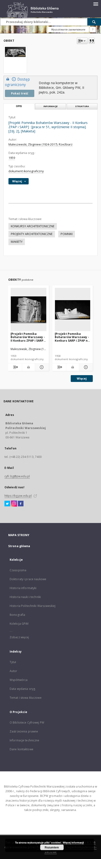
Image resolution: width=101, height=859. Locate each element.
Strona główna (19, 546)
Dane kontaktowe (21, 749)
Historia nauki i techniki (25, 597)
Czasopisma (18, 570)
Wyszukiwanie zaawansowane (68, 29)
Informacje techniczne (24, 740)
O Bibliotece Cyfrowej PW (27, 723)
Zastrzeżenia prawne (24, 731)
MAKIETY (17, 242)
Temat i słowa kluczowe (26, 698)
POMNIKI (67, 234)
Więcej (82, 379)
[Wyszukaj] (94, 22)
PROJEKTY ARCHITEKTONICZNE (32, 234)
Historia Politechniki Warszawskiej (32, 606)
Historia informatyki (23, 588)
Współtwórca (18, 680)
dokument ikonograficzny (26, 171)
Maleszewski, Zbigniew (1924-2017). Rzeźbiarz (40, 144)
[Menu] (95, 3)
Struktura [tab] (82, 106)
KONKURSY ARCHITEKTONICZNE (32, 226)
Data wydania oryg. (23, 689)
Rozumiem (52, 847)
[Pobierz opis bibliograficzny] (15, 367)
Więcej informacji (73, 842)
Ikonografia (17, 615)
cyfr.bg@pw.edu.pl (17, 476)
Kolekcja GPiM (19, 624)
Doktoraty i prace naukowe (28, 579)
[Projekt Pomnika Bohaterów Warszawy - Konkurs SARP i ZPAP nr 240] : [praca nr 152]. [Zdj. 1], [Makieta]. (72, 337)
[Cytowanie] (92, 41)
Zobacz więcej (19, 637)
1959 (11, 158)
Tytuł (13, 662)
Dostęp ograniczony (17, 82)
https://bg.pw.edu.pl (18, 496)
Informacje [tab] (50, 106)
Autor (13, 671)
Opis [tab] (19, 106)
